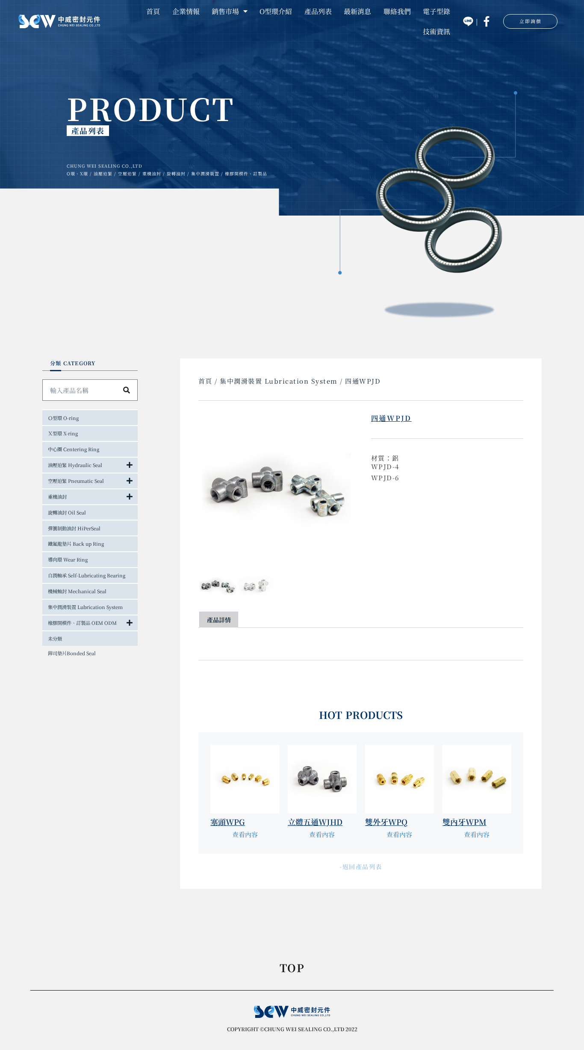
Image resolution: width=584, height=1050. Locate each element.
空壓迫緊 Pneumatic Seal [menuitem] (76, 480)
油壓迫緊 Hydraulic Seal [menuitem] (75, 464)
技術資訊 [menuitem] (436, 31)
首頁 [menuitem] (153, 11)
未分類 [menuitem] (55, 638)
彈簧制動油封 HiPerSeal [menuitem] (74, 528)
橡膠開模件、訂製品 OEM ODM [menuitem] (82, 622)
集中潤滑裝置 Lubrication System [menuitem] (85, 606)
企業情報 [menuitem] (186, 11)
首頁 (205, 380)
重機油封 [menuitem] (57, 496)
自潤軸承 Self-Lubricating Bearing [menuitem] (86, 575)
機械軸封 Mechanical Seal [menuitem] (77, 591)
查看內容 (245, 834)
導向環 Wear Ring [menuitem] (68, 559)
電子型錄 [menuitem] (436, 11)
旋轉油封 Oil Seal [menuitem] (67, 512)
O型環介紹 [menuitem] (276, 11)
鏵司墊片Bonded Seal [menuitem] (72, 653)
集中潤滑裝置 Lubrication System (279, 380)
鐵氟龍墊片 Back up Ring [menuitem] (76, 543)
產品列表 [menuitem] (318, 11)
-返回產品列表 (360, 866)
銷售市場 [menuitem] (225, 11)
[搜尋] (126, 390)
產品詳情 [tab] (219, 619)
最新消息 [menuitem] (357, 11)
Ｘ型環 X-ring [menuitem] (63, 433)
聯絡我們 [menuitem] (397, 11)
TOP (292, 968)
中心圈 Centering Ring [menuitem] (73, 449)
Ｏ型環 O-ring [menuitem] (63, 417)
